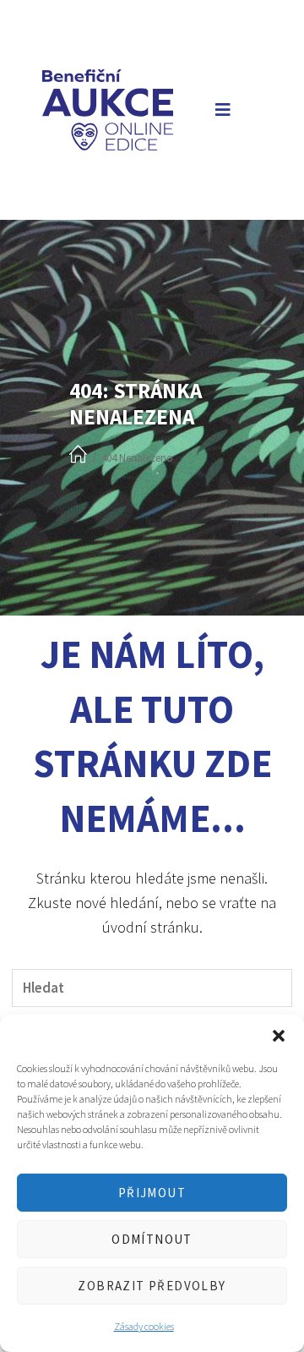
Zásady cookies (144, 1326)
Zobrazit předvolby (151, 1286)
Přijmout (152, 1193)
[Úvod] (78, 455)
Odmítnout (152, 1239)
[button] (278, 1035)
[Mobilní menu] (219, 109)
